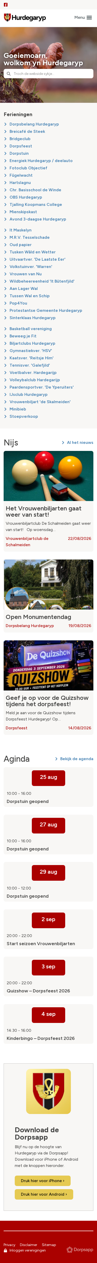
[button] (83, 17)
